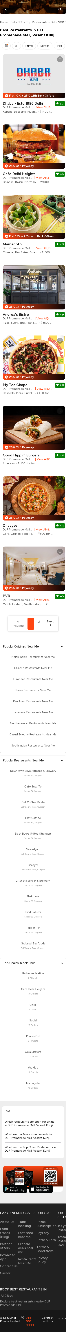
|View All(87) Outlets (43, 529)
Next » (50, 623)
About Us (7, 1222)
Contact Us (9, 1266)
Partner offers (6, 1246)
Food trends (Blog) (5, 1233)
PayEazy (42, 1233)
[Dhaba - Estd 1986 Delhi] (34, 85)
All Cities (6, 1295)
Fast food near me (25, 1235)
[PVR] (34, 578)
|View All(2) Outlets (43, 389)
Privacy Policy (42, 1260)
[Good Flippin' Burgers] (34, 437)
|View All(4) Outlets (43, 318)
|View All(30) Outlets (43, 177)
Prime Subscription (46, 1224)
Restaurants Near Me (27, 1261)
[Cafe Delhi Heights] (34, 155)
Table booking (24, 1224)
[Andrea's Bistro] (34, 296)
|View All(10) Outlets (43, 248)
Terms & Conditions (45, 1249)
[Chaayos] (34, 507)
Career (5, 1273)
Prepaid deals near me (26, 1248)
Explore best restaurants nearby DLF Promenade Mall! (25, 1303)
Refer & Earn (46, 1240)
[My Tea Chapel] (34, 366)
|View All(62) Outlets (43, 600)
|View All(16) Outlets (43, 107)
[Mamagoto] (34, 226)
